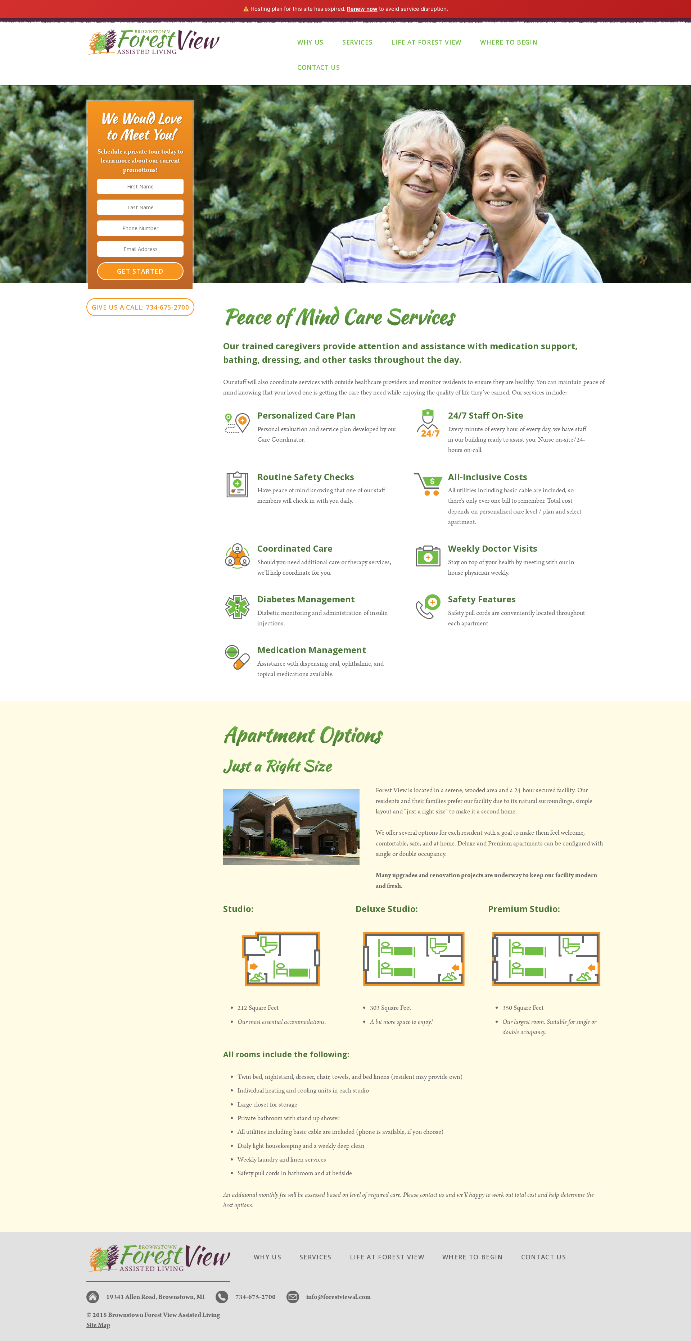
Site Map (98, 1325)
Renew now (362, 8)
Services (357, 42)
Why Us (310, 42)
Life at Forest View (426, 42)
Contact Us (318, 67)
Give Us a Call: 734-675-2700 (140, 307)
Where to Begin (508, 42)
